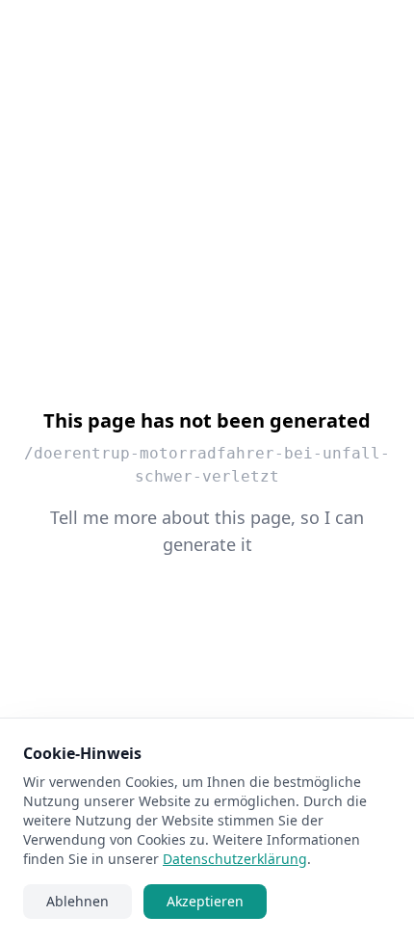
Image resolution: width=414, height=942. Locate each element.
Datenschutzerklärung (235, 859)
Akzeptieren (205, 901)
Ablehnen (77, 901)
